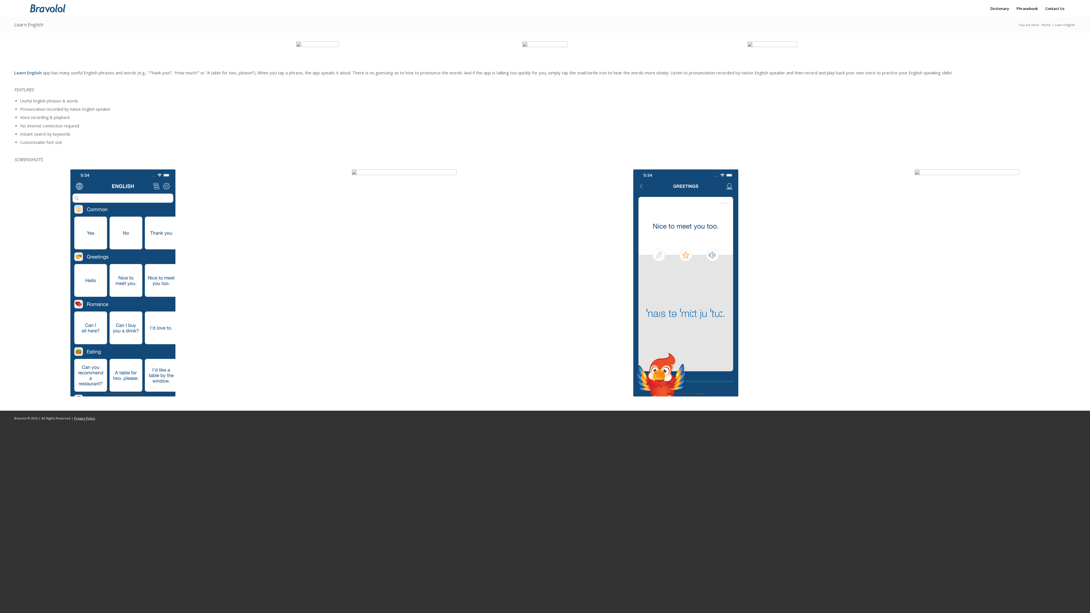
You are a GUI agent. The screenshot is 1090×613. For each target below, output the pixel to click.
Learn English (28, 25)
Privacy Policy (84, 418)
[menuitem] (1000, 8)
